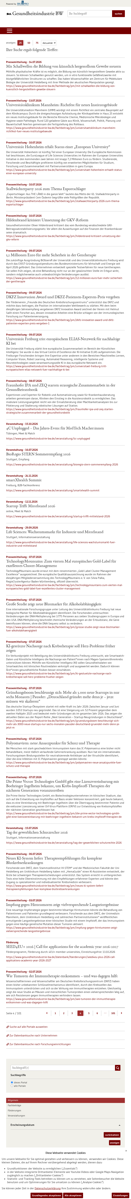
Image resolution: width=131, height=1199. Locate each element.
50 (29, 43)
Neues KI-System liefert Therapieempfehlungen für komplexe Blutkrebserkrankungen (54, 861)
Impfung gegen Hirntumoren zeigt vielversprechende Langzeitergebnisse (62, 905)
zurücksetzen (112, 1134)
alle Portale (20, 1085)
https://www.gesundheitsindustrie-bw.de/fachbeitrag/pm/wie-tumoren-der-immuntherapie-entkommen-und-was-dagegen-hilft (61, 1000)
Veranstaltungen (16, 1115)
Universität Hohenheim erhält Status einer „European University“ (58, 147)
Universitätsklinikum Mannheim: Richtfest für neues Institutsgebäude (61, 105)
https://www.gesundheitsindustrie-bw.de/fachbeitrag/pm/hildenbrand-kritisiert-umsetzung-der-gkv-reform (63, 237)
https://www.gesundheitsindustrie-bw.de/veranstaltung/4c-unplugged (48, 438)
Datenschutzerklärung (48, 1188)
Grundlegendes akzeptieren (46, 1195)
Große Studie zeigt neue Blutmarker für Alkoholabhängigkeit (53, 604)
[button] (118, 1125)
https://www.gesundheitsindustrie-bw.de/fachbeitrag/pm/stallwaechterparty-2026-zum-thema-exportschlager (63, 202)
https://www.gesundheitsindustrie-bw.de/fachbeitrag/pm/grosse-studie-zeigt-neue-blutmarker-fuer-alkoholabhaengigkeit (63, 628)
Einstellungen (120, 1195)
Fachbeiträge (14, 1105)
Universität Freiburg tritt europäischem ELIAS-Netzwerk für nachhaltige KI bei (63, 341)
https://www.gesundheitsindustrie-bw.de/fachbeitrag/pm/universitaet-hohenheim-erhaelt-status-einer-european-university (64, 171)
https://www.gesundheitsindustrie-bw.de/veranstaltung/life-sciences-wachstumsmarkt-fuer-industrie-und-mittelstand (61, 543)
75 (38, 43)
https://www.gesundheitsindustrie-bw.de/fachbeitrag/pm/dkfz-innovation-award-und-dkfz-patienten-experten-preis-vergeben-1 (60, 321)
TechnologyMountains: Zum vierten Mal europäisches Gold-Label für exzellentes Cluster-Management (61, 564)
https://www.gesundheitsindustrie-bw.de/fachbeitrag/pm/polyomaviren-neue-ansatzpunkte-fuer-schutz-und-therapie (64, 764)
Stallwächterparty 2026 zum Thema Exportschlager (46, 189)
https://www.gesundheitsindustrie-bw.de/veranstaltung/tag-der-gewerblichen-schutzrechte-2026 (64, 842)
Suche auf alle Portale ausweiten (29, 1026)
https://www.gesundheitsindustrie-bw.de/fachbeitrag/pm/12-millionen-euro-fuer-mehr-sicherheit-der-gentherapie (64, 279)
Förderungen (14, 1110)
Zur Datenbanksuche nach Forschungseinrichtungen (40, 1044)
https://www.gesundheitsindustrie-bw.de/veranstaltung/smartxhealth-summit (52, 490)
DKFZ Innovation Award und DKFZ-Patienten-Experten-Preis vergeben (63, 297)
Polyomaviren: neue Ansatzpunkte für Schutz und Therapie (53, 743)
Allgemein (13, 1100)
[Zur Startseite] (34, 13)
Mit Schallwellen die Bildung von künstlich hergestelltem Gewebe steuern (63, 67)
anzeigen (114, 1142)
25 (21, 43)
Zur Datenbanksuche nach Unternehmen (33, 1035)
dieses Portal (20, 1082)
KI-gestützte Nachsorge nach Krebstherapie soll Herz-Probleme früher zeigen (60, 648)
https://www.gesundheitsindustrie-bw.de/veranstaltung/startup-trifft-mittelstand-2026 (58, 516)
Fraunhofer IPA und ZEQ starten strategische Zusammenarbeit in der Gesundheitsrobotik (60, 388)
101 (113, 1013)
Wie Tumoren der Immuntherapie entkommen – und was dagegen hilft (62, 976)
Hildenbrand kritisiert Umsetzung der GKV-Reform (47, 220)
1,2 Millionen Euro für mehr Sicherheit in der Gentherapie (51, 255)
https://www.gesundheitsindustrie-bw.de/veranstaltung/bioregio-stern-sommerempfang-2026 (62, 464)
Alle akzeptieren (73, 1195)
